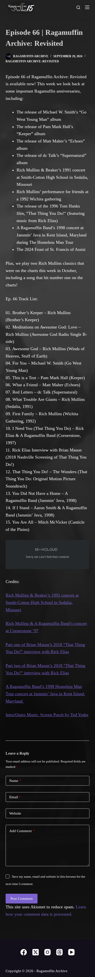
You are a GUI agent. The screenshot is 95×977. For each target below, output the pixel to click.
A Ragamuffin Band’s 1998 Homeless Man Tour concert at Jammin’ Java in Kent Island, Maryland (45, 693)
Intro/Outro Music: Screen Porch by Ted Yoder (47, 714)
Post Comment (21, 899)
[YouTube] (71, 952)
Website (15, 813)
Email (15, 797)
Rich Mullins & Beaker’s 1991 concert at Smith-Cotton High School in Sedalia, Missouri (42, 602)
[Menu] (87, 7)
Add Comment (22, 831)
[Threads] (59, 952)
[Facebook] (23, 952)
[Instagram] (47, 952)
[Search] (78, 7)
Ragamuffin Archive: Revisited (32, 61)
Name (15, 781)
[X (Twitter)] (35, 952)
